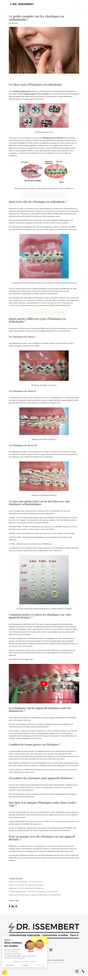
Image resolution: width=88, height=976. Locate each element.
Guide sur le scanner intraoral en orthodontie (26, 888)
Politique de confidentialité (52, 963)
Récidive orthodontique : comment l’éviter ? (26, 882)
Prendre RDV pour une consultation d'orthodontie (44, 195)
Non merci (9, 965)
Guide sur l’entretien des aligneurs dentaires (26, 885)
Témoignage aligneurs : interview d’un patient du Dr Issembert (33, 891)
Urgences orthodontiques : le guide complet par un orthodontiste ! (35, 895)
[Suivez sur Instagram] (50, 949)
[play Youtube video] (44, 683)
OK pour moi (39, 965)
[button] (4, 972)
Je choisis (24, 965)
